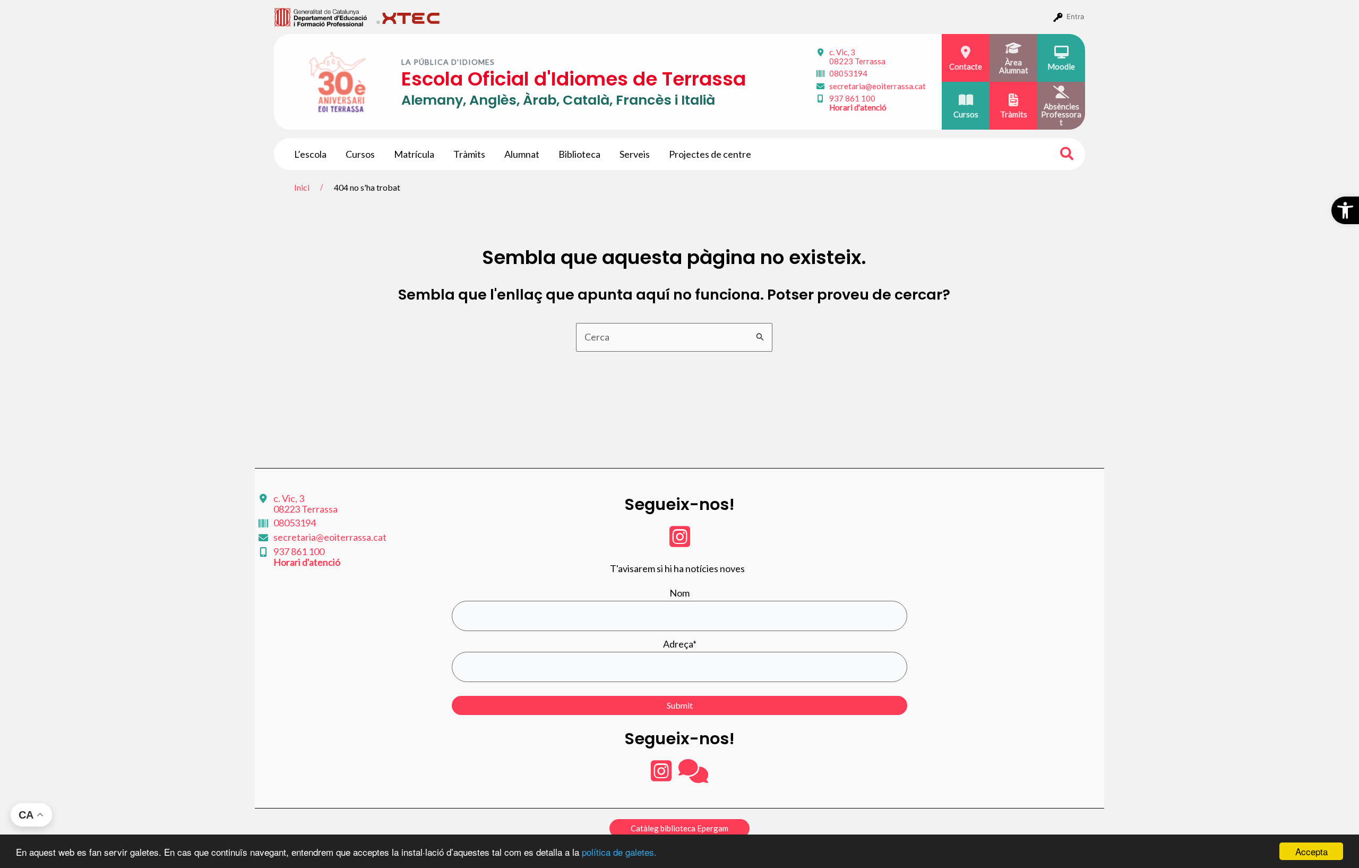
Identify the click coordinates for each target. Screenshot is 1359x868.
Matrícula (414, 154)
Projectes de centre (710, 154)
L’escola (310, 154)
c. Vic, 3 (857, 56)
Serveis (635, 154)
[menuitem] (321, 16)
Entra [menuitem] (1075, 16)
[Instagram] (680, 541)
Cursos (360, 154)
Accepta (1311, 851)
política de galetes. (619, 851)
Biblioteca (579, 154)
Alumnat (521, 154)
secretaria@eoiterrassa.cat (877, 86)
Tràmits (469, 154)
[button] (1345, 210)
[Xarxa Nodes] (693, 776)
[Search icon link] (1067, 155)
